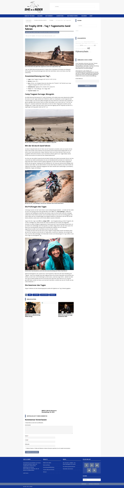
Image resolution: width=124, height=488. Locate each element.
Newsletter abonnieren (68, 468)
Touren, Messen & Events (40, 20)
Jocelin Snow (44, 294)
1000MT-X (89, 43)
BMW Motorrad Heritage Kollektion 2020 (65, 315)
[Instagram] (92, 465)
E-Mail (26, 440)
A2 (95, 45)
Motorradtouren (72, 16)
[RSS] (94, 470)
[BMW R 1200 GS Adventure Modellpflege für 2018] (49, 355)
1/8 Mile (84, 45)
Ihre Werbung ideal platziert (69, 466)
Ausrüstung (59, 16)
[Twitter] (97, 465)
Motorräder (49, 16)
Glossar (45, 471)
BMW (30, 294)
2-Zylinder (82, 41)
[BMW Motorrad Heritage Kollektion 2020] (66, 307)
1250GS (85, 43)
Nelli (34, 35)
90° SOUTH (78, 45)
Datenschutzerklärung (91, 76)
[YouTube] (89, 470)
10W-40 (92, 45)
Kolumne (39, 16)
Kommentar (28, 425)
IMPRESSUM (84, 483)
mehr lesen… (26, 473)
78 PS (79, 41)
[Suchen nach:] (74, 6)
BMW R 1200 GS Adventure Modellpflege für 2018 (49, 411)
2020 (85, 41)
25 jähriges (89, 45)
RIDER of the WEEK (30, 16)
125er (83, 43)
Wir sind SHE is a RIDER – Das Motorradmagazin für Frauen (69, 463)
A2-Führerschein (89, 41)
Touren (39, 35)
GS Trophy (36, 294)
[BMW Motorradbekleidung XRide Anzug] (32, 307)
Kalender (84, 16)
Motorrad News (46, 465)
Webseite (27, 444)
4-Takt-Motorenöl (94, 43)
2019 (81, 45)
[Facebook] (86, 465)
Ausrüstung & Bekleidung (48, 467)
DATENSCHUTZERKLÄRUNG (94, 483)
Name (26, 435)
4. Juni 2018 (29, 35)
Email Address (79, 78)
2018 (76, 41)
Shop (91, 16)
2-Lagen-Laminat (84, 48)
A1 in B (90, 51)
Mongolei (52, 294)
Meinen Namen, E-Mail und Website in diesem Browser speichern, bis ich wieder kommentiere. (48, 448)
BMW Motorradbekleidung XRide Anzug (32, 315)
